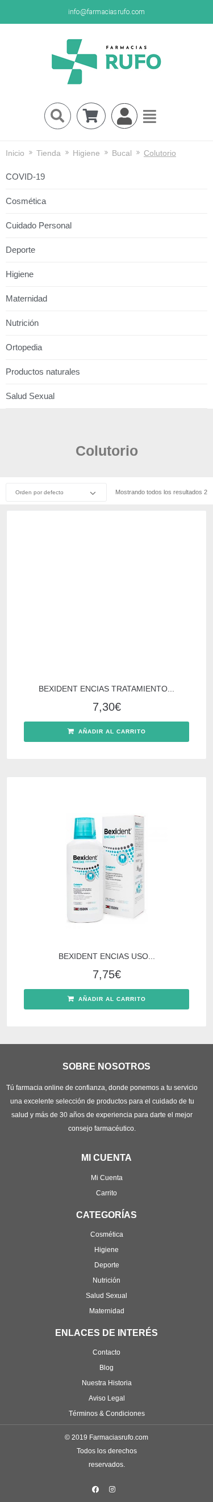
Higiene (86, 153)
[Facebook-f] (95, 1489)
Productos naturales (43, 371)
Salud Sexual (30, 396)
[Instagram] (112, 1489)
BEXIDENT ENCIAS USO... (107, 956)
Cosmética (26, 201)
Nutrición (22, 323)
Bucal (122, 153)
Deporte (20, 249)
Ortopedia (24, 347)
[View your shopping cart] (91, 116)
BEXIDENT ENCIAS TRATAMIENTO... (106, 688)
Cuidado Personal (39, 225)
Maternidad (26, 298)
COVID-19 (25, 176)
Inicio (15, 153)
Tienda (48, 153)
